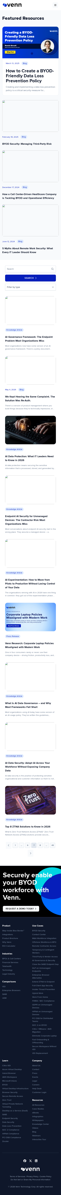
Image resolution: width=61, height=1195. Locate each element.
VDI (4, 986)
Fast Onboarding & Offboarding (40, 1041)
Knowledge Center (40, 1124)
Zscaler (5, 1141)
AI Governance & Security (43, 960)
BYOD (5, 1085)
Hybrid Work (37, 993)
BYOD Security (38, 930)
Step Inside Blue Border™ (13, 930)
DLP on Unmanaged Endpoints (41, 969)
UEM (4, 998)
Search (29, 278)
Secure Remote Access (12, 1096)
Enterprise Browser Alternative (40, 976)
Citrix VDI (6, 1065)
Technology (7, 970)
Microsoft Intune (9, 1081)
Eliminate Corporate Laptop (44, 1036)
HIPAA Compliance (10, 1133)
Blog (34, 1132)
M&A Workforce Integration (44, 938)
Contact (35, 1069)
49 (52, 845)
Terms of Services (17, 1176)
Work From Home (40, 997)
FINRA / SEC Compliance (43, 1001)
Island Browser (9, 1073)
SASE (4, 994)
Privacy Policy (32, 1176)
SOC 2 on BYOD (39, 1025)
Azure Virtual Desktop (12, 1069)
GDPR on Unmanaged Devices (42, 1006)
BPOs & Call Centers (11, 958)
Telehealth (6, 966)
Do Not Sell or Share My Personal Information (30, 1179)
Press (34, 1073)
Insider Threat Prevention (43, 989)
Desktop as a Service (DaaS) (15, 1110)
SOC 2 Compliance (10, 1130)
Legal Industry (8, 974)
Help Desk (36, 1088)
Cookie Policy (45, 1176)
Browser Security (9, 1092)
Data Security (8, 1122)
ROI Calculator (8, 946)
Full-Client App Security (42, 985)
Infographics (37, 1116)
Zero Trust (6, 1100)
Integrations (7, 934)
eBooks (35, 1112)
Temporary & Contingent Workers (43, 951)
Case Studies (38, 1109)
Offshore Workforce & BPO (44, 942)
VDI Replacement (40, 1053)
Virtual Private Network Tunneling (12, 1105)
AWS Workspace (9, 1077)
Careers (35, 1085)
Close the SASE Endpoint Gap (45, 964)
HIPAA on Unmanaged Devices (42, 1013)
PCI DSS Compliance (11, 1137)
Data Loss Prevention (11, 1126)
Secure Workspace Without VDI (44, 1048)
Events (35, 1077)
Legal (34, 1081)
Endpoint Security (10, 1118)
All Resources (38, 1105)
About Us (36, 1065)
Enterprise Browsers (11, 990)
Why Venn (6, 942)
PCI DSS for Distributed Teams (42, 1020)
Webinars (36, 1135)
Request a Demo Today (20, 908)
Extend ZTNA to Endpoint (43, 982)
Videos (35, 1128)
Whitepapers (38, 1120)
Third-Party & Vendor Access (45, 956)
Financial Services (10, 962)
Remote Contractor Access (44, 946)
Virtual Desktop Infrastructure (15, 1088)
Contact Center (39, 934)
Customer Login (39, 1092)
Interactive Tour (39, 1139)
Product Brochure (10, 938)
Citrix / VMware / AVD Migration (41, 1030)
